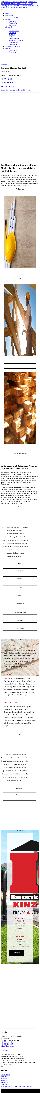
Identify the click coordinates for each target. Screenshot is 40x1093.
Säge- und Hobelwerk (12, 46)
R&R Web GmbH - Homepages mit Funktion (16, 1086)
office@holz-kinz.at (7, 86)
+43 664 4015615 (7, 83)
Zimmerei (8, 27)
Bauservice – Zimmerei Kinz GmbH (13, 90)
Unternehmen (9, 15)
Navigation (4, 64)
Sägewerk (4, 1078)
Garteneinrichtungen (16, 40)
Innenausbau (13, 23)
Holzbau (12, 29)
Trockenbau (13, 21)
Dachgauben (13, 44)
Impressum (13, 50)
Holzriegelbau (14, 31)
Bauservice (9, 19)
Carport (12, 35)
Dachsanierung (14, 38)
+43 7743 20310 (6, 79)
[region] (20, 126)
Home (7, 13)
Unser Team (13, 17)
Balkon (11, 37)
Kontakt (8, 48)
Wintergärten (13, 42)
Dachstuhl (12, 33)
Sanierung (12, 25)
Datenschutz (13, 52)
